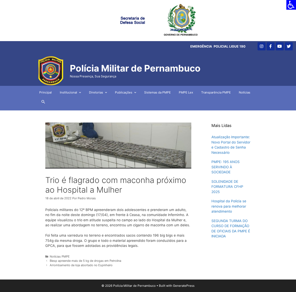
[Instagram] (262, 46)
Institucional (68, 92)
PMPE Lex (186, 92)
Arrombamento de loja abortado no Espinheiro (81, 265)
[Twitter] (289, 46)
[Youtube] (280, 46)
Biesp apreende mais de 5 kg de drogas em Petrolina (85, 260)
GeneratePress (184, 286)
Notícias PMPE (60, 256)
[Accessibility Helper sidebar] (291, 5)
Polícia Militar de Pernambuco (135, 68)
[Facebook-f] (271, 46)
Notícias (244, 92)
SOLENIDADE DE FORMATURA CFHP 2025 (227, 187)
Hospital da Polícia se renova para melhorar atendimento (228, 206)
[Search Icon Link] (43, 102)
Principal (45, 92)
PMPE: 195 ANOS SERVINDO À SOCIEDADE (225, 167)
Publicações (123, 92)
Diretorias (96, 92)
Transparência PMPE (216, 92)
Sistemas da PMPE (157, 92)
